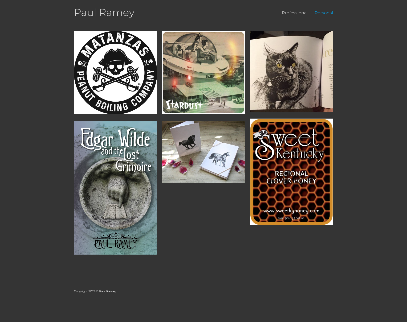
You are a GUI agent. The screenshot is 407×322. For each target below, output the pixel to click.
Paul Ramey (104, 13)
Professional (295, 13)
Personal (324, 13)
